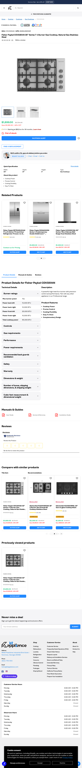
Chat (30, 156)
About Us (75, 646)
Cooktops (19, 19)
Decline (62, 763)
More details (74, 166)
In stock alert (39, 138)
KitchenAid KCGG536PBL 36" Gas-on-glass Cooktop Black (67, 507)
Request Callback (18, 156)
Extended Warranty (53, 663)
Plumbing (36, 665)
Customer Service (52, 646)
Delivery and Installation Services (57, 657)
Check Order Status (53, 652)
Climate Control (38, 663)
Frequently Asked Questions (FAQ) (57, 649)
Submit (75, 627)
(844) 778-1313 (7, 661)
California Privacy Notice (54, 671)
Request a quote (52, 654)
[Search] (15, 8)
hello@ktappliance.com (10, 667)
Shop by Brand (37, 671)
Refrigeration (37, 654)
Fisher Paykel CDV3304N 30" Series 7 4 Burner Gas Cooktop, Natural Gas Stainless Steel (14, 508)
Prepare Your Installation (54, 676)
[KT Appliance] (10, 8)
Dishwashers (37, 649)
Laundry (35, 652)
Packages (36, 668)
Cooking (10, 19)
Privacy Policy (68, 757)
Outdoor (35, 657)
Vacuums (36, 660)
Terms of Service (52, 668)
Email (36, 156)
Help (74, 652)
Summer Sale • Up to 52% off (36, 2)
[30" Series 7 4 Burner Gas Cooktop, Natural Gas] (41, 75)
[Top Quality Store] (37, 25)
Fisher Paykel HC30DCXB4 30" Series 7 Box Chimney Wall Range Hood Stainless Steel (67, 232)
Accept (39, 763)
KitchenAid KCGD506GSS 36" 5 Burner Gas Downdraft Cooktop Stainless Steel (41, 507)
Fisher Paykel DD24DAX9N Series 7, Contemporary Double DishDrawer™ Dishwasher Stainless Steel (39, 232)
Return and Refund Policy (54, 660)
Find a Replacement (12, 146)
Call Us (41, 156)
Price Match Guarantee (54, 674)
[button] (41, 258)
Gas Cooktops (29, 19)
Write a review (20, 40)
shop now (49, 2)
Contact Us (76, 649)
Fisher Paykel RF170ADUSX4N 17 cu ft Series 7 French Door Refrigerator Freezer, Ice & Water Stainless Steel (14, 232)
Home (3, 19)
